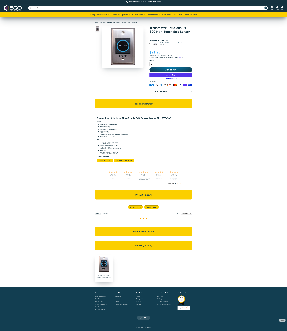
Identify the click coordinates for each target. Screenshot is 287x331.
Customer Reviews (162, 301)
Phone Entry (152, 14)
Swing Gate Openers (98, 14)
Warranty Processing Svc (121, 305)
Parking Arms (99, 301)
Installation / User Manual (124, 160)
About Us (118, 296)
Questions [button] (105, 213)
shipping (157, 55)
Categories (139, 299)
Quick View (155, 46)
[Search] (265, 8)
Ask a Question (151, 207)
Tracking (159, 299)
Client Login (160, 296)
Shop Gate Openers (146, 327)
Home (96, 22)
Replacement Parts (100, 309)
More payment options (171, 78)
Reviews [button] (97, 213)
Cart (282, 8)
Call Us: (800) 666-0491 (164, 304)
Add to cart (170, 69)
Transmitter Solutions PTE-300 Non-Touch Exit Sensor (104, 268)
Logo (13, 8)
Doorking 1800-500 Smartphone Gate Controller (171, 42)
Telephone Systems (101, 304)
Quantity (151, 60)
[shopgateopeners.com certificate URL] (175, 184)
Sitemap (138, 304)
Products (102, 22)
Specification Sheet (104, 160)
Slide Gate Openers (120, 14)
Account (277, 8)
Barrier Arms (137, 14)
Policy (117, 301)
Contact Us (118, 299)
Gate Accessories (100, 307)
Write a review (135, 207)
